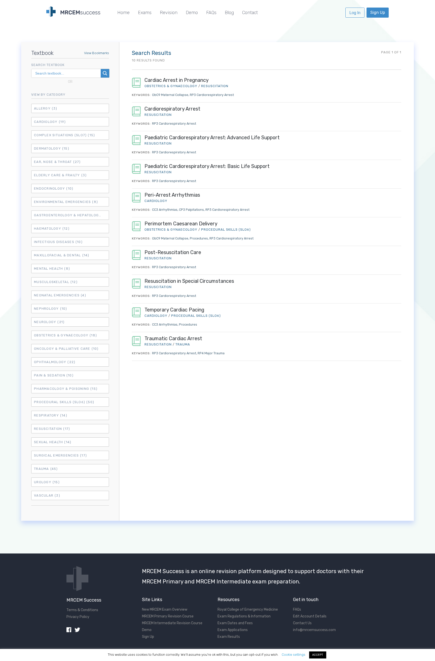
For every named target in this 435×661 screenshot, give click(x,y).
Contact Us (302, 623)
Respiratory (50, 415)
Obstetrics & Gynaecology (65, 335)
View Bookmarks (96, 53)
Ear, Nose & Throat (57, 162)
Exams (145, 12)
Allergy (45, 108)
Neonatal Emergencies (60, 295)
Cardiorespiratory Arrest (172, 109)
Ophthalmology (54, 362)
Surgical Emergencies (60, 455)
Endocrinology (53, 188)
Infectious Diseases (58, 242)
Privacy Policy (77, 617)
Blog (229, 12)
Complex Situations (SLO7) (64, 135)
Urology (47, 482)
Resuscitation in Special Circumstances (189, 281)
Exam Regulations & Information (244, 616)
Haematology (51, 228)
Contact (250, 12)
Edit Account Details (310, 616)
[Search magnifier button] (105, 73)
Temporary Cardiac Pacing (174, 310)
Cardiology (50, 122)
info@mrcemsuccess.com (314, 630)
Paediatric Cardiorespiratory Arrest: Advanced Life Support (212, 138)
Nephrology (50, 308)
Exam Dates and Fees (235, 623)
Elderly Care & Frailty (60, 175)
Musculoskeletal (56, 282)
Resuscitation (52, 429)
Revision (168, 12)
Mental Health (52, 268)
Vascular (47, 495)
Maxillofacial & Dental (61, 255)
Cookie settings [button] (293, 654)
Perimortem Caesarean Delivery (181, 224)
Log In (354, 13)
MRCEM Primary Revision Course (168, 616)
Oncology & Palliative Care (66, 349)
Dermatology (51, 148)
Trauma (46, 469)
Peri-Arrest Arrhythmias (172, 195)
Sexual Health (52, 442)
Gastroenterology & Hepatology (71, 215)
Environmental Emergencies (66, 202)
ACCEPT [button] (317, 654)
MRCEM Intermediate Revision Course (172, 623)
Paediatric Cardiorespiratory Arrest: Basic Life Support (207, 166)
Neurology (49, 322)
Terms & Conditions (82, 610)
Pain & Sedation (54, 375)
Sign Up (377, 12)
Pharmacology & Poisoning (65, 389)
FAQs (211, 12)
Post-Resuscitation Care (172, 252)
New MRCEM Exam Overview (164, 609)
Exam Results (229, 637)
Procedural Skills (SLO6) (64, 402)
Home (123, 12)
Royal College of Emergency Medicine (248, 609)
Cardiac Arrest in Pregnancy (176, 80)
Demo (192, 12)
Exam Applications (233, 630)
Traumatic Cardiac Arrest (173, 338)
